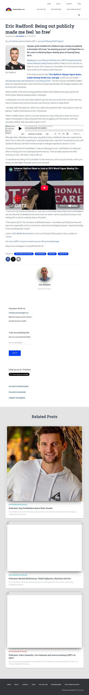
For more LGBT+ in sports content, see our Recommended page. (32, 241)
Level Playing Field (45, 60)
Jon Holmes (13, 41)
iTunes (8, 236)
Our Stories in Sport (74, 9)
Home (49, 4)
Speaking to (32, 60)
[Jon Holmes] (44, 274)
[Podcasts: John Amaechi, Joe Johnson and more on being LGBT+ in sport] (44, 620)
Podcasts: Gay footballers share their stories (30, 508)
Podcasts (52, 253)
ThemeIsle (80, 690)
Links (79, 4)
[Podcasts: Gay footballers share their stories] (44, 463)
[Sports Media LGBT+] (15, 9)
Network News (56, 9)
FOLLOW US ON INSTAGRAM (18, 386)
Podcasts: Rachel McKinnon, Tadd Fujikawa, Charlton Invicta (40, 578)
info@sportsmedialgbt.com (19, 313)
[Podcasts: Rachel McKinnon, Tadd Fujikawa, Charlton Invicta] (44, 546)
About (58, 4)
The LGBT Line (41, 9)
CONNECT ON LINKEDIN (17, 398)
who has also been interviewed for (20, 81)
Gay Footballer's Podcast (18, 504)
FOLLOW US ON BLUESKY (17, 392)
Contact (69, 4)
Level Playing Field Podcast (51, 41)
